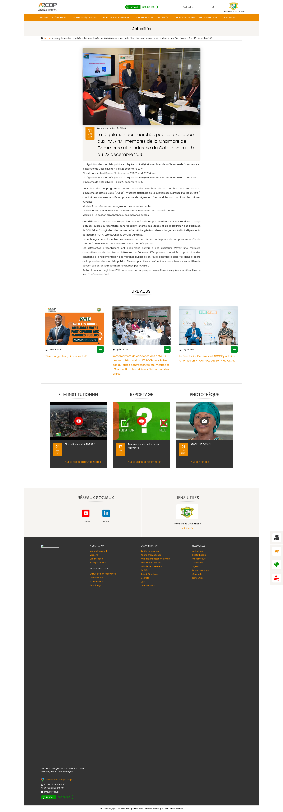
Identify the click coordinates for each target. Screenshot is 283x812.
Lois (143, 581)
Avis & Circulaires (149, 574)
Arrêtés (144, 570)
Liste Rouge (95, 585)
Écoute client (96, 581)
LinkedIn (106, 521)
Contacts (197, 574)
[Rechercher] (213, 7)
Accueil (47, 38)
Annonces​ (197, 562)
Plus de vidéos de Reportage (143, 462)
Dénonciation (96, 577)
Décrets (145, 577)
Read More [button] (100, 349)
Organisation (96, 558)
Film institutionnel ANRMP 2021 (80, 444)
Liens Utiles (197, 577)
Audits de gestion (150, 551)
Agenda (196, 566)
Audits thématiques (151, 554)
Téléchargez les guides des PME (66, 356)
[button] (68, 17)
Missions (94, 554)
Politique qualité (98, 562)
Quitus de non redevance (103, 573)
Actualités (197, 551)
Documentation (200, 570)
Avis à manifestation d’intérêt (156, 558)
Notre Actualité (108, 128)
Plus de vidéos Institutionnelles (82, 462)
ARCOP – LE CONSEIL (201, 444)
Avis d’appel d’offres (151, 562)
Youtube (85, 521)
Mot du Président (98, 551)
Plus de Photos (199, 462)
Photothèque (199, 554)
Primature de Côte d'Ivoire (187, 523)
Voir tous (186, 528)
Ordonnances (148, 585)
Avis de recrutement (151, 566)
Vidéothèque (199, 558)
